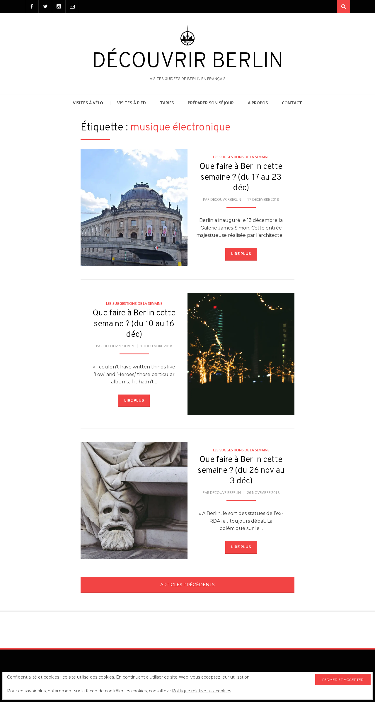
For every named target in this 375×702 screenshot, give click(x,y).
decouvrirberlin (225, 199)
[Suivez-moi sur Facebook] (31, 6)
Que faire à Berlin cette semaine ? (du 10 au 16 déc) (134, 324)
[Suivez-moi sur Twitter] (45, 6)
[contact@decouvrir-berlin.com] (72, 6)
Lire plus (241, 253)
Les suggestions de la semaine (241, 156)
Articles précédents (187, 584)
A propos (258, 103)
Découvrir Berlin (187, 61)
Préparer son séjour (211, 103)
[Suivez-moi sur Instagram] (58, 6)
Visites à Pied (131, 103)
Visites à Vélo (88, 103)
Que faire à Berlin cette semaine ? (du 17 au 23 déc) (241, 177)
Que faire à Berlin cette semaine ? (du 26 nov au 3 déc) (241, 471)
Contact (292, 103)
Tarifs (167, 103)
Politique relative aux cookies (201, 690)
